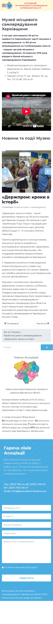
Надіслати (26, 578)
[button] (5, 171)
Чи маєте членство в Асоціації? (21, 567)
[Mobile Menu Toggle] (4, 5)
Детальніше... (38, 431)
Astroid (18, 598)
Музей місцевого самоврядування (30, 207)
